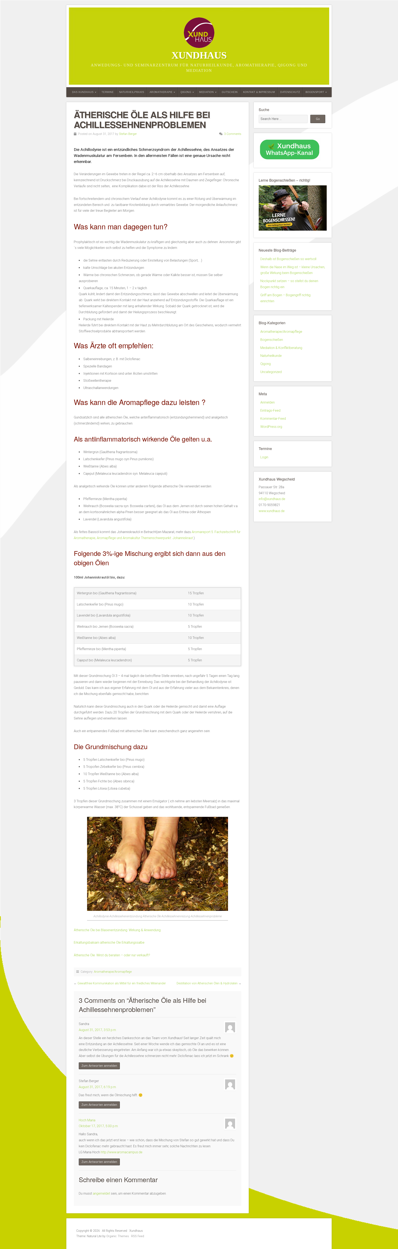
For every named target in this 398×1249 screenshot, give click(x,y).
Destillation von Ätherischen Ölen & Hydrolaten (207, 983)
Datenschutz (290, 92)
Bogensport (315, 92)
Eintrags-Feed (270, 410)
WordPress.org (271, 427)
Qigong (186, 92)
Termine (108, 92)
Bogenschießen (271, 340)
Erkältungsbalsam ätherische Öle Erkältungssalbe (109, 942)
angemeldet (101, 1193)
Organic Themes (117, 1236)
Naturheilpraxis (131, 92)
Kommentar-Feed (273, 419)
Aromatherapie (161, 92)
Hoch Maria (87, 1120)
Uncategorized (271, 372)
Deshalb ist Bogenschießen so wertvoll (288, 259)
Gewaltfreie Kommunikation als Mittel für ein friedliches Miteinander (122, 983)
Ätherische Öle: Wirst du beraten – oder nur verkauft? (112, 955)
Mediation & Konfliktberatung (281, 348)
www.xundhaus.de (272, 511)
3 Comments (232, 134)
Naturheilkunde (271, 356)
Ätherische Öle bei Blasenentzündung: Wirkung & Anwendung (117, 930)
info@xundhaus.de (272, 499)
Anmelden (267, 402)
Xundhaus (199, 55)
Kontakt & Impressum (259, 92)
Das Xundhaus (83, 92)
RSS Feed (137, 1236)
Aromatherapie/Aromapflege (113, 972)
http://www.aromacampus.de (121, 1152)
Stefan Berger (128, 134)
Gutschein (230, 92)
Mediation (206, 92)
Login (264, 457)
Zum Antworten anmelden (99, 1066)
